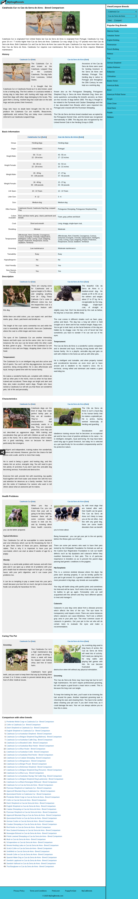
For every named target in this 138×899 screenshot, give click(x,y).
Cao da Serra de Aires (76, 59)
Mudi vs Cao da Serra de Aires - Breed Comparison (26, 839)
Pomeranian (111, 45)
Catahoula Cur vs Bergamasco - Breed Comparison (26, 761)
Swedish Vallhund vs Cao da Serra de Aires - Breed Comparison (31, 863)
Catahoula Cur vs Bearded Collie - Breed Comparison (27, 743)
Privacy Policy (19, 891)
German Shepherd (114, 63)
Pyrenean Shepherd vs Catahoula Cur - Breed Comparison (29, 788)
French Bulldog (113, 49)
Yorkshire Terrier (113, 36)
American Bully (113, 85)
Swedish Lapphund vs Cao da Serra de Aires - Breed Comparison (31, 860)
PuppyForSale (70, 891)
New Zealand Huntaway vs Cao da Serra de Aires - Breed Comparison (33, 830)
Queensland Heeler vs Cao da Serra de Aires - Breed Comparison (31, 818)
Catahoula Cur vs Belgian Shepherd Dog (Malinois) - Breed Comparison (34, 737)
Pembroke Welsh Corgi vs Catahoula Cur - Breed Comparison (30, 722)
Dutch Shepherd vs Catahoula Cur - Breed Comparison (27, 728)
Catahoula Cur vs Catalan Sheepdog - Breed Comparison (28, 758)
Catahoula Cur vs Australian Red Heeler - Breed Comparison (29, 755)
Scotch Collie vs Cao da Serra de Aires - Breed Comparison (29, 848)
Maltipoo (110, 117)
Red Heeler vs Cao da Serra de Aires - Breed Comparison (28, 827)
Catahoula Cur (25, 59)
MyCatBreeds (87, 891)
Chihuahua (111, 76)
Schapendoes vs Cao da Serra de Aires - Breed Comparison (29, 842)
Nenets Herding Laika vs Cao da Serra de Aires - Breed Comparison (32, 845)
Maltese (110, 54)
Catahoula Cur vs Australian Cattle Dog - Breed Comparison (29, 740)
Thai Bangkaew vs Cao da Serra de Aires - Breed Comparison (30, 866)
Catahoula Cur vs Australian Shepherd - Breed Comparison (29, 734)
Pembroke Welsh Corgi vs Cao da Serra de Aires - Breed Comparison (33, 797)
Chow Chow (112, 103)
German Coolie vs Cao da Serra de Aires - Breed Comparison (29, 821)
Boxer (109, 90)
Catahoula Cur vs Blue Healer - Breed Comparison (25, 749)
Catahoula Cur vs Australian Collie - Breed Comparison (27, 752)
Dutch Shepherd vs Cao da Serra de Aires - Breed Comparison (30, 803)
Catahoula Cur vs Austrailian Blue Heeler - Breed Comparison (30, 746)
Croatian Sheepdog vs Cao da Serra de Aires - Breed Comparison (31, 824)
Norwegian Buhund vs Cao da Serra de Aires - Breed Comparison (31, 833)
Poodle (110, 112)
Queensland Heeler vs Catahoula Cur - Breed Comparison (28, 794)
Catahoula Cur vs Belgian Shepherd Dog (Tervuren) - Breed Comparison (34, 770)
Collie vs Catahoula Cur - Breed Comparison (23, 725)
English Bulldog (113, 40)
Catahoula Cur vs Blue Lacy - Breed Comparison (25, 773)
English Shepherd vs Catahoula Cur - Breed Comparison (28, 731)
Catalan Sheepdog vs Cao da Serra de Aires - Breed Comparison (31, 809)
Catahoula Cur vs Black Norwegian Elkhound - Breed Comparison (31, 782)
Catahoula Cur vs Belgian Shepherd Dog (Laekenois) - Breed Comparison (34, 779)
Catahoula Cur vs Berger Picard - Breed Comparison (26, 764)
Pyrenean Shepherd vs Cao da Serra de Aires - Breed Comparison (31, 812)
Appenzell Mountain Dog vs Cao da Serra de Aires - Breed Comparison (33, 815)
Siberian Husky (113, 31)
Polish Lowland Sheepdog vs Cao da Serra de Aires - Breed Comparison (34, 836)
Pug (108, 58)
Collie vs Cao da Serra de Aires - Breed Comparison (26, 800)
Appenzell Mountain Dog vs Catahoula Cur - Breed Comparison (30, 791)
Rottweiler (111, 72)
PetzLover (56, 891)
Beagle (110, 99)
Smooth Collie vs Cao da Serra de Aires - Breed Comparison (29, 854)
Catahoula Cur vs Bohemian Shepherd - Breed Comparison (29, 767)
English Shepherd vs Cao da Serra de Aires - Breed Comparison (31, 806)
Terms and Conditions (38, 891)
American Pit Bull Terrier (116, 94)
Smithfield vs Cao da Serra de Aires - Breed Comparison (27, 851)
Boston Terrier (112, 81)
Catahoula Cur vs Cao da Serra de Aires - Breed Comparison (29, 785)
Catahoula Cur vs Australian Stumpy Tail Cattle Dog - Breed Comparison (34, 776)
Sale (33, 59)
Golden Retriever (113, 67)
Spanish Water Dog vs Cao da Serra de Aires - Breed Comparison (31, 857)
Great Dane (111, 108)
